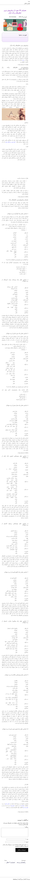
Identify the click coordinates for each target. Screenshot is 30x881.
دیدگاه (26, 827)
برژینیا (29, 1)
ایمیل (26, 842)
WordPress (15, 879)
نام (27, 839)
